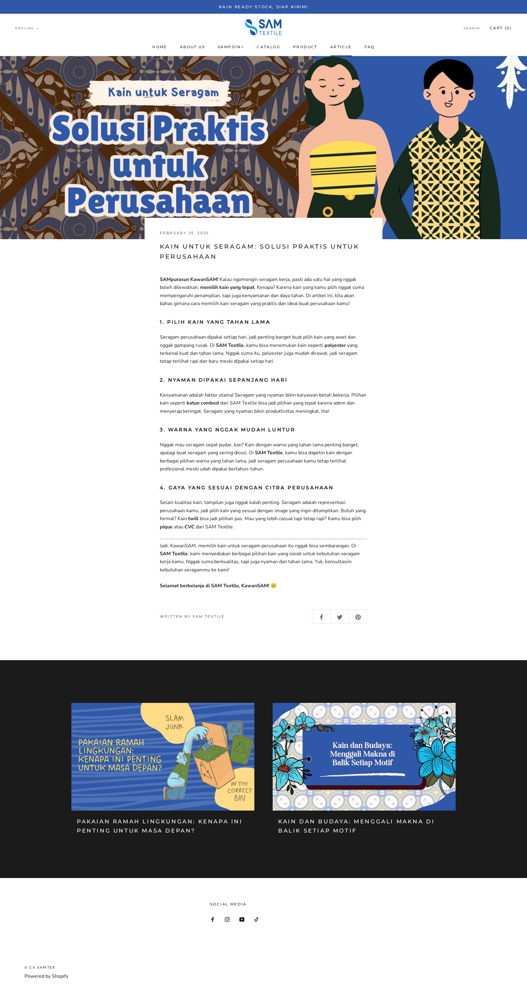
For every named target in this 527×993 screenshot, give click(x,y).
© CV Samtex (39, 967)
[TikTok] (256, 919)
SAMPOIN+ (231, 47)
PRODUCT (305, 47)
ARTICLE (341, 47)
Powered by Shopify (46, 976)
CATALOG (268, 47)
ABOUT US (192, 47)
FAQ (369, 47)
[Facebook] (212, 919)
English (24, 28)
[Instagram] (227, 919)
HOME (159, 47)
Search (472, 28)
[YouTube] (241, 919)
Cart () (501, 28)
